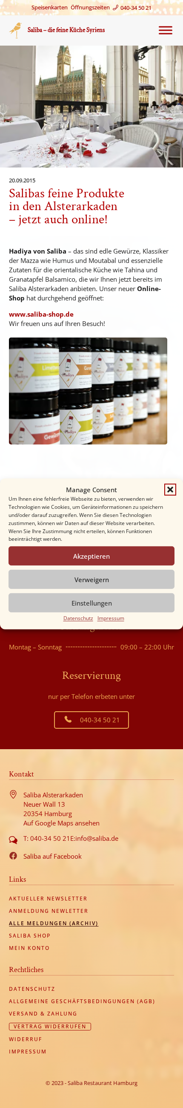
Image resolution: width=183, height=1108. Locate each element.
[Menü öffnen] (163, 30)
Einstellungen (91, 603)
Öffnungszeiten (90, 7)
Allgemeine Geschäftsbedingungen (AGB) (82, 1001)
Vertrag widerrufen (50, 1026)
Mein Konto (29, 948)
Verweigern (91, 579)
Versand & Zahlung (43, 1013)
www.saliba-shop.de (41, 314)
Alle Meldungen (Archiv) (53, 923)
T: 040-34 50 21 (46, 838)
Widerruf (25, 1039)
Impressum (110, 618)
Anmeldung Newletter (49, 911)
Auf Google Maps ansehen (61, 823)
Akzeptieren (91, 556)
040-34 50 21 (100, 720)
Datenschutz (78, 618)
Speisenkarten (49, 7)
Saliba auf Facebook (52, 856)
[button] (170, 489)
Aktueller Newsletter (48, 898)
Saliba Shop (30, 935)
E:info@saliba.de (94, 838)
